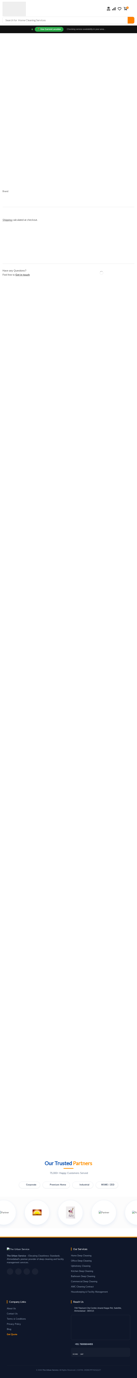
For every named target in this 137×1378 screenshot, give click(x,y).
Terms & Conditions (16, 1319)
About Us (11, 1308)
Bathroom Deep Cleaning (83, 1276)
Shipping (8, 219)
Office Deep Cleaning (81, 1261)
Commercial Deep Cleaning (84, 1281)
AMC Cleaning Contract (82, 1287)
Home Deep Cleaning (81, 1256)
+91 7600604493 (84, 1344)
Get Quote (12, 1334)
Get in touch (22, 274)
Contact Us (12, 1314)
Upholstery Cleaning (80, 1266)
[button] (108, 9)
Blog (9, 1329)
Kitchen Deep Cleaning (82, 1271)
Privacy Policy (14, 1324)
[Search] (131, 20)
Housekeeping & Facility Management (89, 1292)
